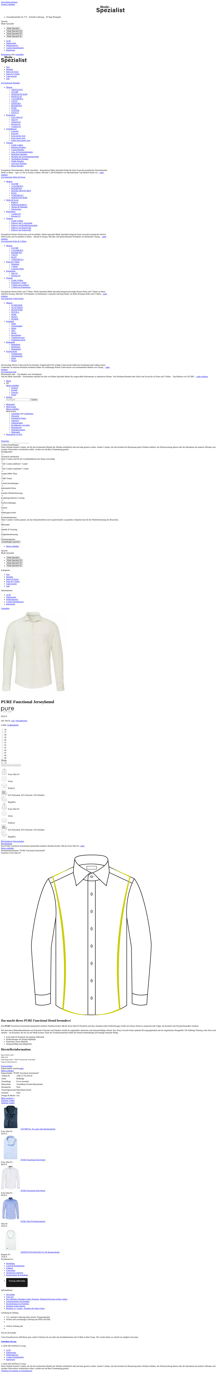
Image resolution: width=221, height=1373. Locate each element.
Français (14, 392)
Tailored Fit (16, 122)
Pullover (14, 202)
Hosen (13, 361)
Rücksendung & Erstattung (17, 1275)
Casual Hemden (17, 150)
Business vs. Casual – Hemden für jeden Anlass (25, 1308)
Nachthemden (17, 356)
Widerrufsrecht (12, 45)
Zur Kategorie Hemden (10, 83)
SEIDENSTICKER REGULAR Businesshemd (40, 1252)
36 (5, 730)
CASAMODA (17, 99)
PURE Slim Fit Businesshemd (33, 1221)
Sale (8, 586)
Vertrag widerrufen (17, 1281)
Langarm (15, 131)
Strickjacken (16, 209)
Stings (13, 328)
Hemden (9, 577)
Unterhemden (16, 326)
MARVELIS (16, 96)
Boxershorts (16, 335)
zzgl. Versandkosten (19, 721)
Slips (13, 331)
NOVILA (15, 312)
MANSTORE (17, 310)
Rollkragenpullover (19, 205)
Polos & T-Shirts (13, 262)
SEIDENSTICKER (19, 94)
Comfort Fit (16, 126)
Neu (8, 574)
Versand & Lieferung (14, 1273)
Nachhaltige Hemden (19, 159)
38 (5, 735)
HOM (13, 314)
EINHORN (16, 103)
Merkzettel (15, 432)
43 (5, 748)
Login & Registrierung (15, 1266)
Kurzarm (14, 133)
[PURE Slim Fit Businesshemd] (11, 1221)
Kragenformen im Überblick (17, 1304)
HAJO (14, 193)
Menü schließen (12, 385)
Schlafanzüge (16, 354)
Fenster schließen (8, 4)
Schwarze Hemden (19, 163)
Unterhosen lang (18, 337)
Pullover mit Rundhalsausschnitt (24, 225)
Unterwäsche (11, 584)
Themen (9, 143)
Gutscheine (10, 1270)
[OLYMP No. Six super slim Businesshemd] (11, 1129)
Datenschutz (11, 43)
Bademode (10, 342)
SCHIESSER (16, 305)
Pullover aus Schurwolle (21, 230)
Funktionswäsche (18, 340)
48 (5, 758)
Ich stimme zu (15, 1371)
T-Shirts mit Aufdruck (20, 285)
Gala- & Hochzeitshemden (22, 152)
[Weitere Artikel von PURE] (12, 714)
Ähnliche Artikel (7, 1100)
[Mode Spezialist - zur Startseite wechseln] (110, 13)
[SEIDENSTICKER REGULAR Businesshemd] (11, 1252)
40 (5, 740)
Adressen (15, 420)
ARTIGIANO (17, 90)
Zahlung (9, 1268)
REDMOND (16, 106)
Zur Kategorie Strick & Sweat (13, 177)
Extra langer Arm (18, 138)
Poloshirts (15, 264)
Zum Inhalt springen (9, 2)
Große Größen (17, 145)
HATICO (15, 113)
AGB (8, 41)
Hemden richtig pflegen (15, 1306)
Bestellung (10, 1263)
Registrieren (6, 54)
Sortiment (10, 321)
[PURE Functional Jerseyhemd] (11, 1160)
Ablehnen (5, 1371)
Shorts (13, 333)
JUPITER (15, 110)
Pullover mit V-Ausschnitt (21, 223)
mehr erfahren (202, 376)
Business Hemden (18, 147)
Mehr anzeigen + (8, 1098)
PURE (14, 108)
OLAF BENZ (17, 307)
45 (5, 753)
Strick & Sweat (12, 200)
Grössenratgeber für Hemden (18, 1301)
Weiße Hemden (17, 161)
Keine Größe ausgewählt (11, 765)
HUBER (14, 319)
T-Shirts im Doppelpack (21, 287)
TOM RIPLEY (17, 195)
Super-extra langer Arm (20, 140)
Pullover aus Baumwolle (21, 228)
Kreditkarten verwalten (20, 425)
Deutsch (14, 388)
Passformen (10, 115)
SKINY (14, 317)
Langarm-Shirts (17, 269)
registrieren (28, 414)
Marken (9, 87)
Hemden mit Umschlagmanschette (25, 157)
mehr (82, 846)
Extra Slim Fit (17, 117)
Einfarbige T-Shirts (19, 283)
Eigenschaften (18, 841)
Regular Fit (15, 124)
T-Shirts (14, 266)
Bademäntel (16, 349)
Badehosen (15, 347)
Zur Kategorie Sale (8, 372)
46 (5, 755)
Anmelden (19, 54)
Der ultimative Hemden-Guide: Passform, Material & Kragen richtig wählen (36, 1299)
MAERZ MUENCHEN (21, 191)
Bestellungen (16, 427)
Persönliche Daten (18, 418)
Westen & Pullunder (19, 207)
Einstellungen (26, 1371)
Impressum (10, 50)
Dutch (13, 395)
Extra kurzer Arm (18, 136)
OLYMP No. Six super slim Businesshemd (38, 1129)
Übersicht (15, 416)
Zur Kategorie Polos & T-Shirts (13, 241)
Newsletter (10, 1294)
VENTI (14, 101)
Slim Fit (14, 120)
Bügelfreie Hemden (19, 154)
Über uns (10, 1297)
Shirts (13, 324)
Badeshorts (15, 344)
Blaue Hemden (17, 166)
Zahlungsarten (17, 423)
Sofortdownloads (18, 430)
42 (5, 745)
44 (5, 750)
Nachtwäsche (11, 351)
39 (5, 737)
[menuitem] (113, 41)
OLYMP (14, 92)
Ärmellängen (11, 129)
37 (5, 732)
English (14, 390)
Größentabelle (13, 725)
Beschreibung (6, 841)
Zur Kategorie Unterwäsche (12, 298)
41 (5, 742)
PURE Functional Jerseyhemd (33, 1160)
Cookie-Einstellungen (15, 48)
